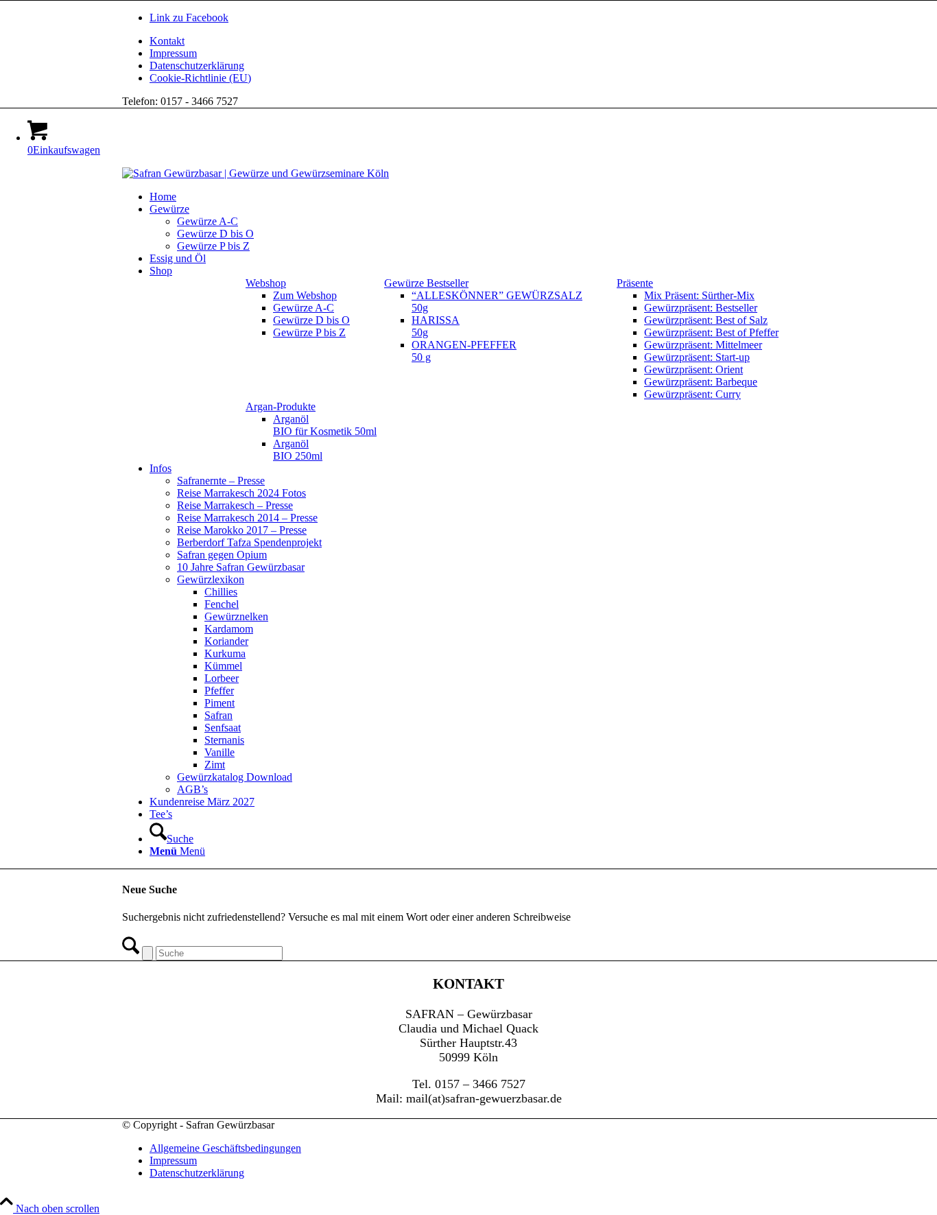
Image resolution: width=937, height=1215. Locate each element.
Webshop (266, 283)
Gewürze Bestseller (426, 283)
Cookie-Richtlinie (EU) (200, 78)
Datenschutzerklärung (197, 65)
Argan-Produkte (281, 406)
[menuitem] (482, 41)
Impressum (173, 53)
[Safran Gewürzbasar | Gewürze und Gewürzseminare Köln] (255, 173)
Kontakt (167, 41)
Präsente (635, 283)
